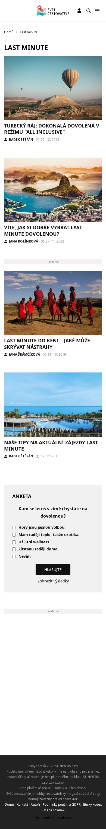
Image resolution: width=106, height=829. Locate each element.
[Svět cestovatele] (53, 10)
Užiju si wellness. (34, 542)
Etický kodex (92, 804)
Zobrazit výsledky (53, 581)
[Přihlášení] (79, 10)
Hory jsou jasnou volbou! (42, 527)
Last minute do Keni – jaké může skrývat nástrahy (47, 343)
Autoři (35, 804)
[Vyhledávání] (88, 10)
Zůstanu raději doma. (38, 549)
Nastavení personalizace (53, 817)
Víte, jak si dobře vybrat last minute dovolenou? (43, 230)
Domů (9, 804)
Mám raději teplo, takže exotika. (48, 535)
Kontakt (22, 804)
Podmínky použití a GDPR (61, 804)
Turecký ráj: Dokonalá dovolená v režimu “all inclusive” (51, 128)
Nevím (24, 556)
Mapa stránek (53, 810)
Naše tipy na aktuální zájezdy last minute (51, 445)
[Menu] (97, 10)
